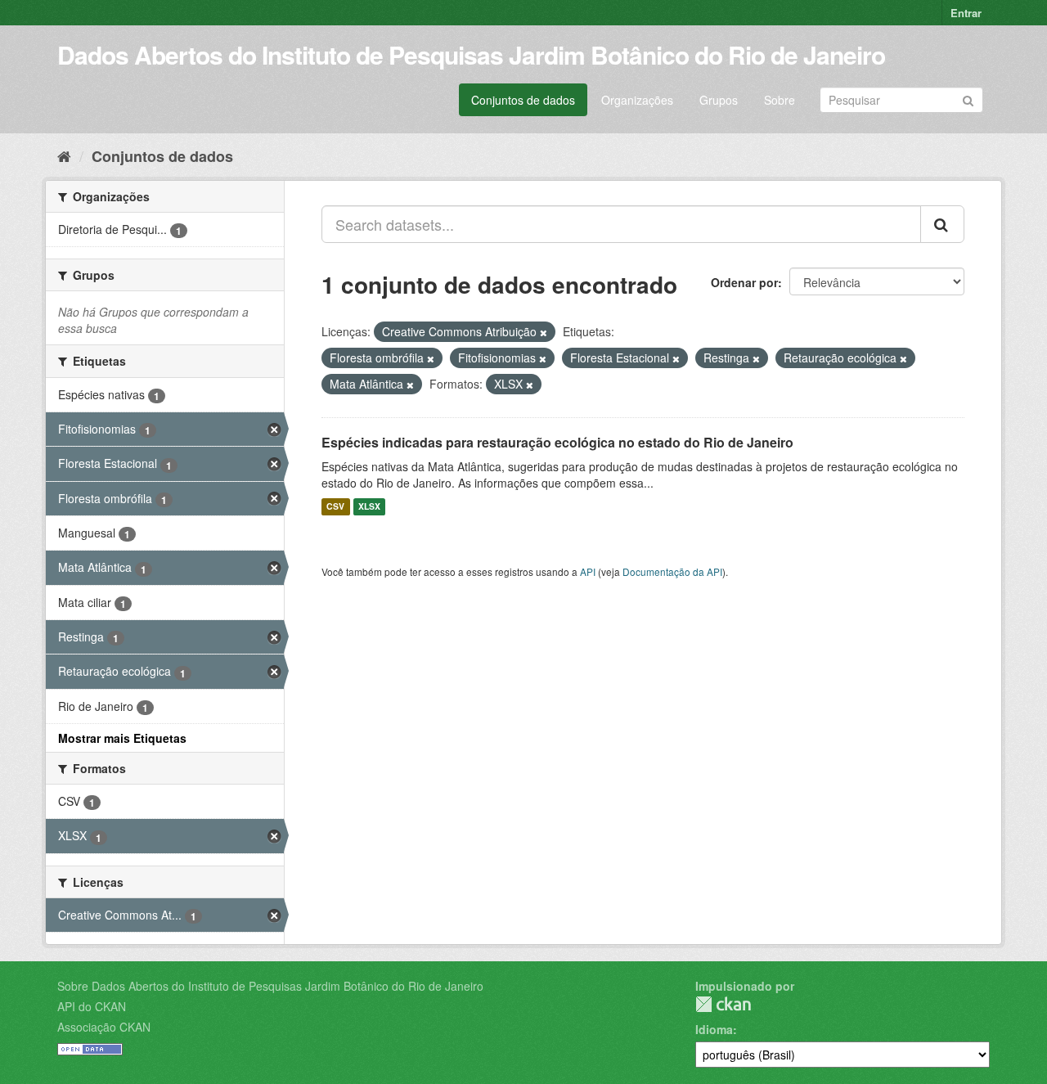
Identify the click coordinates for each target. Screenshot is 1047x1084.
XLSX (369, 507)
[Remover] (543, 332)
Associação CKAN (104, 1027)
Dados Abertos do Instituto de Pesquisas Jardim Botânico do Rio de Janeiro (471, 54)
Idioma (714, 1029)
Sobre (779, 100)
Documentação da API (672, 571)
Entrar (966, 12)
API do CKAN (91, 1006)
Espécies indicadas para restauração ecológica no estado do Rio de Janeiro (557, 442)
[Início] (64, 155)
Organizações (637, 100)
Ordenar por (744, 282)
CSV (335, 507)
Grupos (718, 100)
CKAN (723, 1004)
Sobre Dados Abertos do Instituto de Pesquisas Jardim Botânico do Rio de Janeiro (270, 986)
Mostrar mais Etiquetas (122, 738)
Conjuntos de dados (523, 100)
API (587, 571)
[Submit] (968, 99)
